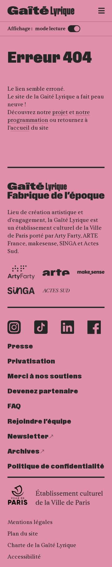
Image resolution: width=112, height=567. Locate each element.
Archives (23, 451)
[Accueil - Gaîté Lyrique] (40, 11)
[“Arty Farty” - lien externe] (21, 272)
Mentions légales (30, 522)
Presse (20, 346)
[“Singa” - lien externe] (21, 290)
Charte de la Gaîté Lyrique (41, 545)
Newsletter (28, 436)
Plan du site (22, 533)
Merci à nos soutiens (44, 376)
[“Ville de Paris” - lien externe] (56, 495)
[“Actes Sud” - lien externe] (56, 290)
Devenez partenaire (42, 391)
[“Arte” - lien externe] (56, 272)
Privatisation (31, 361)
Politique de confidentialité (55, 466)
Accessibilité (24, 556)
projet (60, 112)
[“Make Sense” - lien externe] (91, 272)
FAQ (14, 406)
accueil (20, 127)
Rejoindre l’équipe (39, 421)
